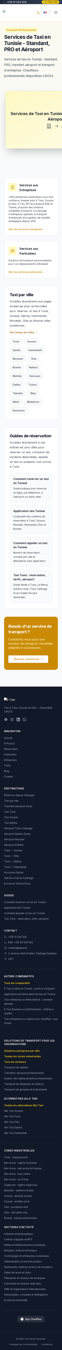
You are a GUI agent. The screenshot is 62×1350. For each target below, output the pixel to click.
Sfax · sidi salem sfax (16, 1212)
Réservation (11, 748)
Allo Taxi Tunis (12, 1116)
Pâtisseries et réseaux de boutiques (24, 1278)
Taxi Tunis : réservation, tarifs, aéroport (26, 918)
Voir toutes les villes (23, 332)
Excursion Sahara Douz (17, 883)
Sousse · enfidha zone (17, 1201)
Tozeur (32, 384)
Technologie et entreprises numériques (26, 1255)
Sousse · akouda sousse (18, 1195)
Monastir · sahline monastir (19, 1190)
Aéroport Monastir (14, 839)
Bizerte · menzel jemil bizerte (20, 1217)
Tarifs (7, 765)
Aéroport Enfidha (13, 844)
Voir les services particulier (26, 271)
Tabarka (18, 393)
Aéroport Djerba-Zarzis (17, 833)
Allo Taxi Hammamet (15, 1132)
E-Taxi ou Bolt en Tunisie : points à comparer (29, 988)
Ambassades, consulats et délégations (26, 1294)
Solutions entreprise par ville (22, 1050)
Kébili (16, 401)
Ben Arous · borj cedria (17, 1173)
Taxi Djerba (10, 822)
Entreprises (10, 759)
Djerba (16, 350)
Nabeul (33, 367)
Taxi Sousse (11, 817)
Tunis (16, 341)
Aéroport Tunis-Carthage (18, 828)
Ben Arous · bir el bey (16, 1179)
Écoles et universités (16, 1300)
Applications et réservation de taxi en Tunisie (29, 994)
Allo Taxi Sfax (12, 1121)
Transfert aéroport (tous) (18, 806)
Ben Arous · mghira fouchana (20, 1162)
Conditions (47, 1344)
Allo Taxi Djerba (13, 1127)
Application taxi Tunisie (17, 907)
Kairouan (35, 376)
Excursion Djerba (13, 872)
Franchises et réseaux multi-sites (22, 1283)
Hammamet (35, 350)
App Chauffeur (33, 1319)
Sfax (34, 358)
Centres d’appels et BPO (18, 1239)
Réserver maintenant (26, 659)
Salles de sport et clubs (17, 1272)
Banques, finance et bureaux (20, 1250)
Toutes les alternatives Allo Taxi (23, 1105)
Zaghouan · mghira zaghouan (20, 1184)
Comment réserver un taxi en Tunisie (25, 902)
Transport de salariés (16, 1067)
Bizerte (17, 367)
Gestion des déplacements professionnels (28, 1078)
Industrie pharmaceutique (18, 1233)
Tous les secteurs (15, 1061)
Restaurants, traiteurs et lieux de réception (28, 1266)
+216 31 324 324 (17, 936)
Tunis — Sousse (13, 850)
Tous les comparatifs (17, 983)
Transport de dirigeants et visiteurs (24, 1083)
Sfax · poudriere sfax (16, 1206)
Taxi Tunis (10, 811)
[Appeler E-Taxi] (38, 12)
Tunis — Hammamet (15, 866)
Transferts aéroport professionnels (24, 1072)
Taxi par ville (11, 800)
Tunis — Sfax (11, 855)
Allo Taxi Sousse (13, 1110)
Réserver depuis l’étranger (19, 795)
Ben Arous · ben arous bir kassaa (23, 1168)
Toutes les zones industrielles (22, 1056)
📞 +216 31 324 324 (15, 2)
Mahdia (17, 376)
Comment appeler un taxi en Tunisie (24, 913)
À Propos (9, 743)
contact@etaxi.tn (17, 947)
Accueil (8, 737)
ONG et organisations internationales (24, 1289)
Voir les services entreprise (26, 229)
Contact (8, 776)
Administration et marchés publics (23, 1261)
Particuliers (10, 754)
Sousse (31, 341)
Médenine (33, 401)
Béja (33, 393)
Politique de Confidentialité (23, 1344)
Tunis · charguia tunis (16, 1157)
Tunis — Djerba (13, 861)
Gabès (16, 384)
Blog (6, 771)
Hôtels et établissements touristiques (25, 1244)
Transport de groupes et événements (25, 1089)
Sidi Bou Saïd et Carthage (18, 877)
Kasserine (19, 410)
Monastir (18, 358)
